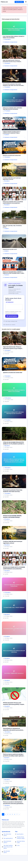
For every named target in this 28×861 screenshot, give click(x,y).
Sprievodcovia (6, 831)
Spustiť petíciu (19, 1)
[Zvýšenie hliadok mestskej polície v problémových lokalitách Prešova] (14, 128)
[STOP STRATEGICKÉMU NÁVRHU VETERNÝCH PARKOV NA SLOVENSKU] (14, 32)
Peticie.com (4, 2)
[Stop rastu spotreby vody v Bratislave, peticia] (14, 222)
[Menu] (25, 2)
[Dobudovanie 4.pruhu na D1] (14, 244)
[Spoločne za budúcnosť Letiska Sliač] (14, 150)
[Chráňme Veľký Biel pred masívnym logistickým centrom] (14, 174)
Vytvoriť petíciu (13, 316)
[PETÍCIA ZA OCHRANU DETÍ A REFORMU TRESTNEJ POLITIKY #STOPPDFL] (14, 104)
